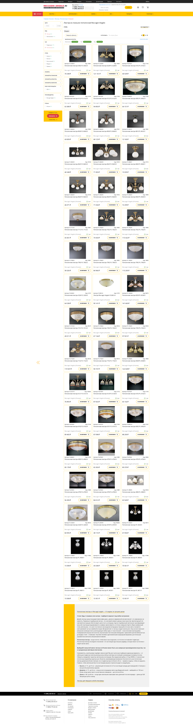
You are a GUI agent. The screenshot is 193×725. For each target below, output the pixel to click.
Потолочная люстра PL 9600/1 (74, 558)
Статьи (89, 716)
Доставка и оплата (49, 1)
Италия (49, 106)
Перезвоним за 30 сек (104, 4)
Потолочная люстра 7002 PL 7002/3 (105, 262)
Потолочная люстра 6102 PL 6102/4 (76, 426)
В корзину (83, 73)
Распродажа (71, 707)
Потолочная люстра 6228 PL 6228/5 (105, 66)
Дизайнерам (99, 1)
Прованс (49, 66)
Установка (89, 1)
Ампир (49, 56)
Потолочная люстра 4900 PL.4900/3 (76, 459)
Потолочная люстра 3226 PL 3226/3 (76, 295)
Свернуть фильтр (71, 35)
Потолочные (64, 19)
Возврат (70, 1)
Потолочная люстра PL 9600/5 (132, 558)
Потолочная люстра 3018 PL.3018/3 (105, 525)
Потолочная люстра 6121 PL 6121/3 (76, 394)
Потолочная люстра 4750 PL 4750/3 (105, 459)
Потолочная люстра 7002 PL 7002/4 (133, 262)
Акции (69, 711)
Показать (52, 116)
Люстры (57, 19)
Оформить (143, 693)
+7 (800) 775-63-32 (83, 7)
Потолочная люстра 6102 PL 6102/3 (133, 394)
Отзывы (79, 1)
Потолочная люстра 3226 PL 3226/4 (76, 525)
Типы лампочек (92, 717)
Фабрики (70, 704)
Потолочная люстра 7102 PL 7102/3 (105, 361)
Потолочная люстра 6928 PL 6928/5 (133, 361)
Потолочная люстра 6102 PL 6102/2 (133, 66)
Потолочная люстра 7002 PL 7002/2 (76, 262)
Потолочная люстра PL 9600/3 (103, 558)
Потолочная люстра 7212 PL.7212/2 (76, 328)
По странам (70, 706)
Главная (46, 19)
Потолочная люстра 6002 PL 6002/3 (133, 98)
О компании (72, 700)
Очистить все (144, 39)
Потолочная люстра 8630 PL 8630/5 (105, 131)
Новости (90, 714)
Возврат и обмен (92, 707)
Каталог (39, 14)
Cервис (90, 700)
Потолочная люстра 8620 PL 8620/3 (76, 197)
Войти (147, 1)
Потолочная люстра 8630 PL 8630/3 (76, 131)
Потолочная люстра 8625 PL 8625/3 (76, 164)
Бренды (110, 1)
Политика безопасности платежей (117, 711)
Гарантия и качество (93, 706)
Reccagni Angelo (51, 98)
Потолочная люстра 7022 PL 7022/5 (133, 230)
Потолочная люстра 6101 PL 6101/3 (105, 426)
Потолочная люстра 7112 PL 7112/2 (76, 230)
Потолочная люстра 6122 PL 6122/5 (105, 98)
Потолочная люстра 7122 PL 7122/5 (76, 361)
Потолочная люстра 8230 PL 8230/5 (133, 295)
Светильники (51, 36)
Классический (51, 61)
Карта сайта (70, 712)
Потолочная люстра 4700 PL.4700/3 (76, 492)
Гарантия (60, 1)
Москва (81, 5)
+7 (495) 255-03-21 (83, 8)
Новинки (70, 709)
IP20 (48, 89)
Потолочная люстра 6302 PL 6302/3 (76, 66)
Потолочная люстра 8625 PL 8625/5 (105, 164)
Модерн (49, 63)
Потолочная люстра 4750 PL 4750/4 (133, 459)
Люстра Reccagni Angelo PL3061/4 (104, 295)
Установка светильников (94, 704)
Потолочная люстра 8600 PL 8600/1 (133, 164)
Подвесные (50, 45)
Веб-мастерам (91, 709)
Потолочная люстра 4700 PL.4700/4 (105, 492)
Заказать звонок (62, 693)
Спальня (74, 41)
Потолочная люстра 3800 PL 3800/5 (133, 492)
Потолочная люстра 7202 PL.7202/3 (133, 328)
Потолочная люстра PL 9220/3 (132, 525)
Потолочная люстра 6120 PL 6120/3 (105, 394)
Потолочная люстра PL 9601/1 (74, 590)
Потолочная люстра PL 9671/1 (132, 590)
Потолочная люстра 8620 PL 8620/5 (105, 197)
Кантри (49, 58)
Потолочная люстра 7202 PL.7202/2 (105, 328)
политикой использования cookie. (117, 718)
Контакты (119, 1)
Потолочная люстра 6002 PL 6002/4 (133, 426)
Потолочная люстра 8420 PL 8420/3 (133, 197)
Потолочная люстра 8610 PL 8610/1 (133, 131)
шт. (133, 693)
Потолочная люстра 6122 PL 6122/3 (76, 98)
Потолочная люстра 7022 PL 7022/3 (105, 230)
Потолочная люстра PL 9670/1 (103, 590)
